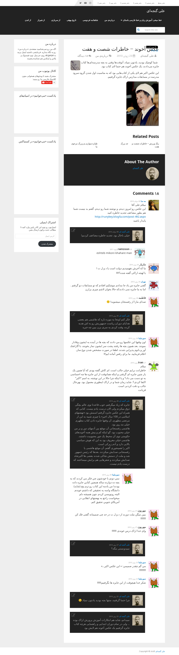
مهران (143, 281)
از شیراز (41, 20)
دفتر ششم (150, 3)
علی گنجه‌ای (156, 11)
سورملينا (142, 338)
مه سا (143, 201)
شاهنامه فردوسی (90, 20)
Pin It (154, 50)
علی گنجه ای (124, 231)
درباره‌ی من (109, 20)
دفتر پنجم (161, 3)
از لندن (28, 20)
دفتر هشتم (125, 3)
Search (138, 29)
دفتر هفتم (138, 3)
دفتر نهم (113, 3)
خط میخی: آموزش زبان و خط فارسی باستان (142, 20)
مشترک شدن (47, 244)
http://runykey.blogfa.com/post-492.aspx (120, 216)
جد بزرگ (124, 143)
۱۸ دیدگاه (83, 56)
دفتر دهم (102, 3)
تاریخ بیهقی (71, 20)
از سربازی (55, 20)
